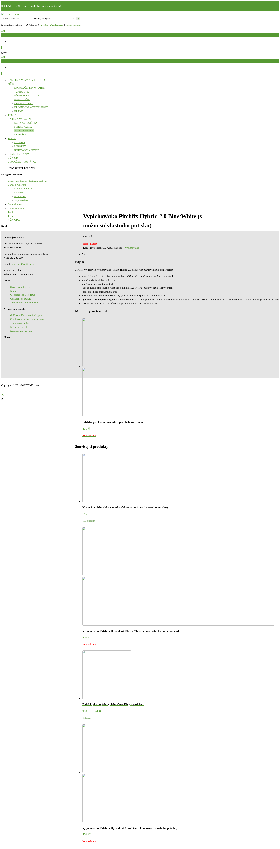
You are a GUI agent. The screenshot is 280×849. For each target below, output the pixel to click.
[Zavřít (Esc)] (276, 3)
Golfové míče (15, 204)
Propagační (22, 99)
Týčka (12, 115)
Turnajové (21, 91)
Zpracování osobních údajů (24, 302)
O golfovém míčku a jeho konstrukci (28, 319)
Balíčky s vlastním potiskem (27, 80)
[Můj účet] (2, 47)
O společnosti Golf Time (22, 294)
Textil (12, 138)
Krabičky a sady (19, 154)
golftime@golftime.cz (52, 25)
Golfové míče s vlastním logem (26, 315)
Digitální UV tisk (18, 327)
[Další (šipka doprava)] (274, 424)
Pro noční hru (23, 103)
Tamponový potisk (19, 323)
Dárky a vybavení (20, 119)
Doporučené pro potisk (29, 88)
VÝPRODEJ (14, 158)
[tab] (180, 254)
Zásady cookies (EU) (20, 287)
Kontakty (15, 291)
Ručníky (19, 142)
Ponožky (20, 146)
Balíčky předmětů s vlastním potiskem (27, 181)
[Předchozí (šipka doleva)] (5, 424)
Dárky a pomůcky (26, 123)
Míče (11, 84)
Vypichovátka (24, 130)
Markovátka (23, 126)
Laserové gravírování (21, 331)
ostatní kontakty (73, 25)
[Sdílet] (269, 3)
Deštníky (20, 134)
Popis (84, 254)
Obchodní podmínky (20, 298)
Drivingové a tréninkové (31, 107)
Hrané (18, 111)
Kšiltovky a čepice (26, 150)
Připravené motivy (26, 95)
